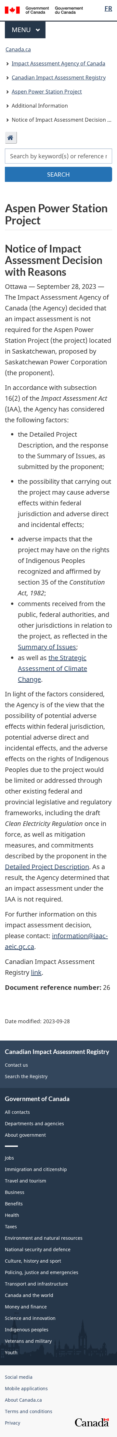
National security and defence (38, 1249)
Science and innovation (30, 1318)
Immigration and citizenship (36, 1169)
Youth (11, 1352)
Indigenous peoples (26, 1329)
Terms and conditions (28, 1411)
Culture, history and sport (33, 1261)
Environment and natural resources (44, 1238)
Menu (22, 29)
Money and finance (26, 1307)
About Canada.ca (23, 1400)
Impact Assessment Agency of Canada (58, 63)
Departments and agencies (34, 1123)
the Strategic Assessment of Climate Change (52, 668)
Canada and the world (29, 1295)
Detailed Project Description (47, 866)
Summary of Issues (47, 646)
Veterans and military (28, 1341)
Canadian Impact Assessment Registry (59, 77)
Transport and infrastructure (36, 1284)
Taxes (11, 1226)
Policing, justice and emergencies (41, 1272)
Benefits (14, 1203)
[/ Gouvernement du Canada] (44, 9)
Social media (18, 1377)
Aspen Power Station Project (47, 91)
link (36, 972)
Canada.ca (18, 49)
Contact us (16, 1065)
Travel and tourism (25, 1181)
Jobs (9, 1158)
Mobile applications (26, 1388)
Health (12, 1215)
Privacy (12, 1423)
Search (58, 174)
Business (14, 1192)
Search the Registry (26, 1076)
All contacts (17, 1112)
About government (25, 1135)
